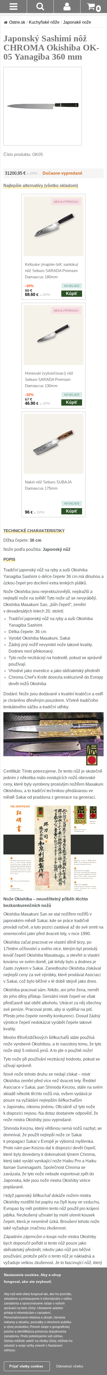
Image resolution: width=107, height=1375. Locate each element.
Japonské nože (77, 22)
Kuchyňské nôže (44, 22)
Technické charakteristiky (34, 530)
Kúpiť (71, 293)
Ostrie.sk (17, 22)
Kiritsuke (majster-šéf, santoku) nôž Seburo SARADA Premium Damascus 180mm (51, 270)
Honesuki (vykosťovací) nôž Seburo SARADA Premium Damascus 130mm (49, 379)
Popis (9, 559)
